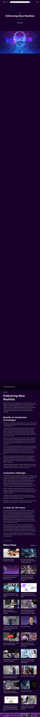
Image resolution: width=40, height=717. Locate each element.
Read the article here (7, 540)
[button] (37, 2)
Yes (24, 715)
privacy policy (13, 715)
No (29, 715)
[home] (6, 2)
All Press (34, 545)
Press (20, 13)
